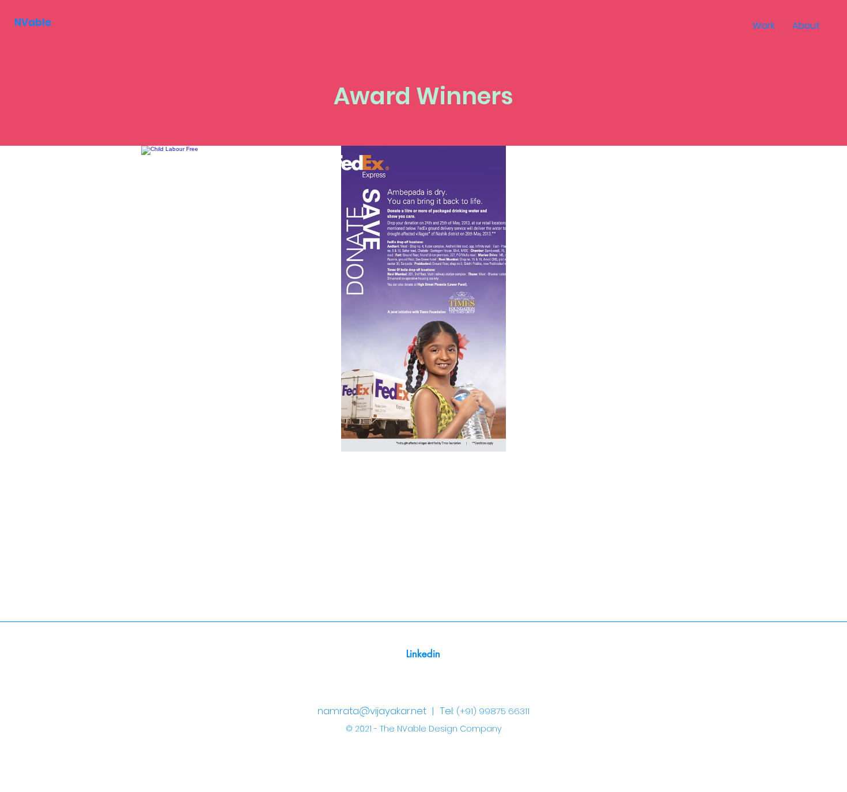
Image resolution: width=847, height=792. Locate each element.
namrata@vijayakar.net (371, 711)
